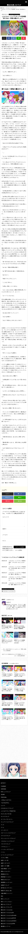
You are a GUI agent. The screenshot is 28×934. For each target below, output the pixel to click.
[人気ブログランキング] (14, 776)
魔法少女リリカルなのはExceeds (8, 915)
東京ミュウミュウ (5, 898)
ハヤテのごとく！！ (5, 846)
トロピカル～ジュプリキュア (9, 591)
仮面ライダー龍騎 (5, 865)
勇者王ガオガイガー (5, 879)
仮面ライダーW (4, 860)
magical (8, 602)
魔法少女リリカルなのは (6, 909)
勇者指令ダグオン (5, 874)
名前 (4, 528)
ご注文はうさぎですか (6, 800)
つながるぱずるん (5, 802)
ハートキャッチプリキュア (7, 849)
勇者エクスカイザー (5, 871)
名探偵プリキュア (5, 885)
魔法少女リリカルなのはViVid (8, 923)
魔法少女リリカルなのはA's (7, 912)
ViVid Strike (3, 797)
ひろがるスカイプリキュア (7, 808)
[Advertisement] (14, 746)
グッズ (2, 824)
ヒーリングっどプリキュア (7, 854)
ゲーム (2, 827)
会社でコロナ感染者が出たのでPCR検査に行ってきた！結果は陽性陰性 (13, 655)
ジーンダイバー (4, 830)
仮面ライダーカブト (5, 863)
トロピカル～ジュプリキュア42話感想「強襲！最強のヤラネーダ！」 (17, 583)
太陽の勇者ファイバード (6, 893)
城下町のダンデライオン (6, 887)
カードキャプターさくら (6, 819)
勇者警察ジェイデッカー (6, 882)
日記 (2, 896)
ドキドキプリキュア (5, 843)
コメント (5, 517)
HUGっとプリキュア (6, 791)
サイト (4, 540)
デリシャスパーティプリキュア (8, 838)
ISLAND (3, 794)
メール (4, 534)
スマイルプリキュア (5, 835)
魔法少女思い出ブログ (14, 5)
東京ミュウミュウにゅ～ (6, 901)
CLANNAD (3, 786)
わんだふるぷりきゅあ (6, 813)
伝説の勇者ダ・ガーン (6, 868)
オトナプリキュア (5, 816)
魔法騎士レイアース (5, 926)
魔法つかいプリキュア (6, 904)
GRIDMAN (3, 789)
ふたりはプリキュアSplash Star (8, 811)
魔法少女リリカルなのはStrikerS (8, 920)
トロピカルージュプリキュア (10, 557)
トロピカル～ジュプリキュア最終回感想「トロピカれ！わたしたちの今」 (17, 562)
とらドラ (3, 805)
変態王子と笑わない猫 (6, 890)
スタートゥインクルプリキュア (8, 832)
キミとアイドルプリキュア (7, 822)
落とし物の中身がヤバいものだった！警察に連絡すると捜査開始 (14, 650)
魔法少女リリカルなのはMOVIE (8, 918)
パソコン (3, 852)
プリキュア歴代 (4, 857)
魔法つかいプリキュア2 (6, 907)
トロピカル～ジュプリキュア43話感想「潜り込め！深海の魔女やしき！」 (17, 578)
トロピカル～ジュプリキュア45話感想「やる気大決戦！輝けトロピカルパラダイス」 (17, 568)
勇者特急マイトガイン (6, 876)
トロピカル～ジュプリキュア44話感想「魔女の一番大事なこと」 (17, 573)
